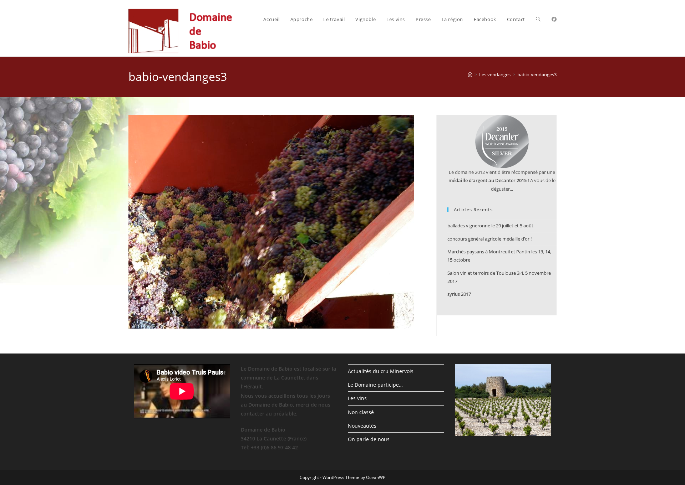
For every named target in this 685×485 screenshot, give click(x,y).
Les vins (357, 398)
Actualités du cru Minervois (380, 371)
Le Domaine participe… (375, 384)
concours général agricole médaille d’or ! (489, 239)
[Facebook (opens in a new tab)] (554, 19)
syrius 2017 (459, 294)
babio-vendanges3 (537, 74)
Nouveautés (362, 425)
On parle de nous (369, 439)
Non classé (361, 412)
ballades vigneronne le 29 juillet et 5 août (490, 225)
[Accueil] (470, 74)
